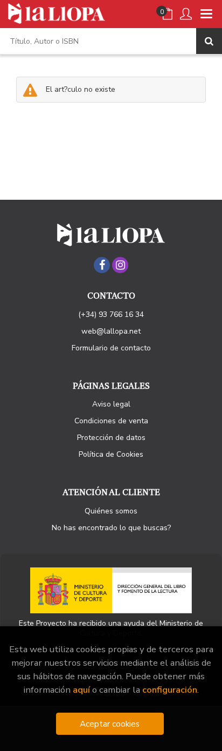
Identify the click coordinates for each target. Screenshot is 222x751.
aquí (81, 690)
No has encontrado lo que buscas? (111, 528)
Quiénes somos (111, 511)
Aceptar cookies (110, 723)
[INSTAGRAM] (120, 265)
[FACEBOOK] (102, 265)
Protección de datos (111, 437)
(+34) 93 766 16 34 (111, 314)
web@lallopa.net (111, 331)
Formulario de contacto (111, 348)
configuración (169, 690)
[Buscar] (209, 41)
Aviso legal (111, 404)
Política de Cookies (111, 454)
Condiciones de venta (111, 421)
